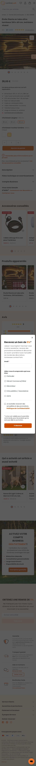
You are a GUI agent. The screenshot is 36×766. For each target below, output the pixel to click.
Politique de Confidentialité (18, 408)
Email (6, 361)
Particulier (10, 376)
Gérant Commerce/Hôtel (16, 381)
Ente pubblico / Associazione (17, 391)
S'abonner (18, 425)
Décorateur (11, 386)
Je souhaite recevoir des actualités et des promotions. (18, 406)
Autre (9, 396)
